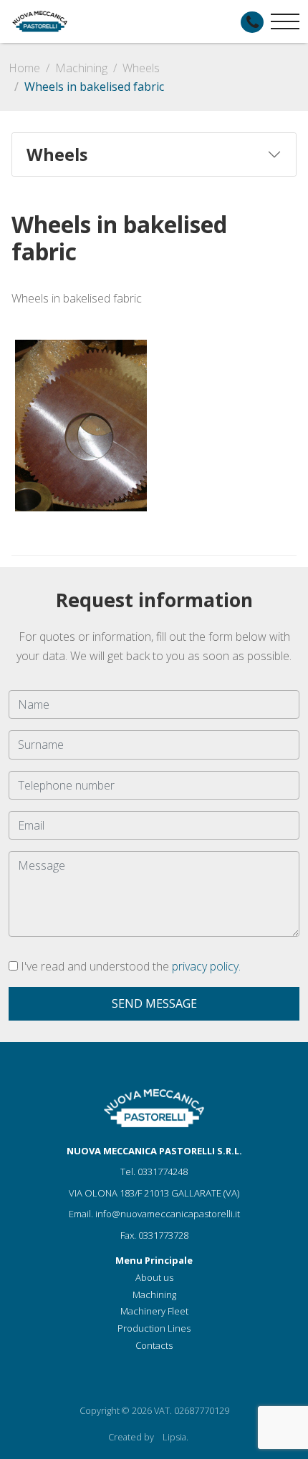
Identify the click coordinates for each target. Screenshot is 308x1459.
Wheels (141, 68)
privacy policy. (206, 966)
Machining (81, 68)
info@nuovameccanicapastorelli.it (167, 1213)
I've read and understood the (129, 966)
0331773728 (163, 1235)
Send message (154, 1003)
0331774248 (163, 1171)
